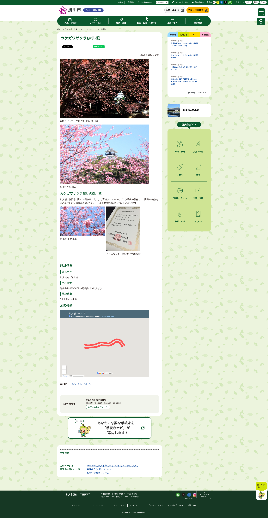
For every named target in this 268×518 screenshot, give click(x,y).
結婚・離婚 (180, 151)
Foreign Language (145, 2)
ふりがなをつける (182, 2)
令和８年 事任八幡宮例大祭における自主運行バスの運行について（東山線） (184, 81)
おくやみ (198, 221)
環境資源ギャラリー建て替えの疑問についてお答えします (184, 44)
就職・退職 (198, 198)
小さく (248, 2)
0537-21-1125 (96, 403)
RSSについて (135, 505)
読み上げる (199, 2)
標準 (256, 2)
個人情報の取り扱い (175, 505)
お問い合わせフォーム (98, 407)
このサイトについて (78, 505)
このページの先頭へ (204, 495)
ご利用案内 (130, 2)
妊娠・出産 (198, 151)
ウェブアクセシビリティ (154, 505)
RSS (192, 93)
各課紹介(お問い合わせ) (99, 469)
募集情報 (205, 35)
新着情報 (173, 35)
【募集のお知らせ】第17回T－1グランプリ (184, 68)
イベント (194, 35)
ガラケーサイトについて (99, 505)
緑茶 (230, 2)
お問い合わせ (172, 10)
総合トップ (61, 29)
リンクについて (119, 505)
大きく (263, 2)
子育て (180, 175)
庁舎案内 (85, 495)
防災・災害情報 (196, 10)
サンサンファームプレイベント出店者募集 (184, 56)
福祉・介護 (180, 221)
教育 (198, 175)
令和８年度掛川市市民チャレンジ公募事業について (112, 465)
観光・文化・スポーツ (77, 29)
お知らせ (183, 35)
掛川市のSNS (189, 498)
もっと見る (202, 93)
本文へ (120, 2)
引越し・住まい (180, 198)
